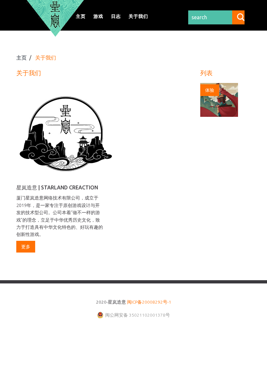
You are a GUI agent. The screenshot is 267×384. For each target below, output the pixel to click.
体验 (209, 90)
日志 (116, 16)
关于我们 (138, 16)
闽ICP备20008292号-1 (149, 302)
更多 (25, 246)
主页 (81, 16)
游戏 (98, 16)
